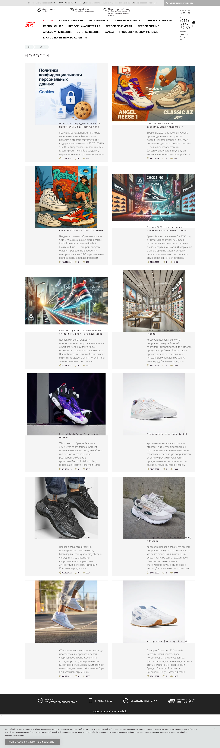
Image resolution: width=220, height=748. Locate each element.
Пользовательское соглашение (116, 2)
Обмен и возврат (139, 2)
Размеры (153, 2)
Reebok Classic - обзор (74, 641)
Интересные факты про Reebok (167, 641)
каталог (48, 20)
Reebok (78, 2)
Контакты (69, 2)
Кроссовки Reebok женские (138, 32)
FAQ (61, 2)
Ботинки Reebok (88, 32)
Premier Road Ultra (128, 20)
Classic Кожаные (71, 20)
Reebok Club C (53, 26)
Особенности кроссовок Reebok (167, 434)
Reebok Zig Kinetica (119, 26)
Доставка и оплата (92, 2)
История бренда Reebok (74, 537)
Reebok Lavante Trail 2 (84, 26)
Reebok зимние (148, 26)
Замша (109, 32)
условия (155, 732)
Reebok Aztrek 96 (159, 20)
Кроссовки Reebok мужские (62, 37)
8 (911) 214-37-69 (185, 22)
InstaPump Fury (99, 20)
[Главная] (29, 46)
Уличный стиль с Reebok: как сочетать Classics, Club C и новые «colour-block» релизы (81, 230)
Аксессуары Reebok (57, 32)
